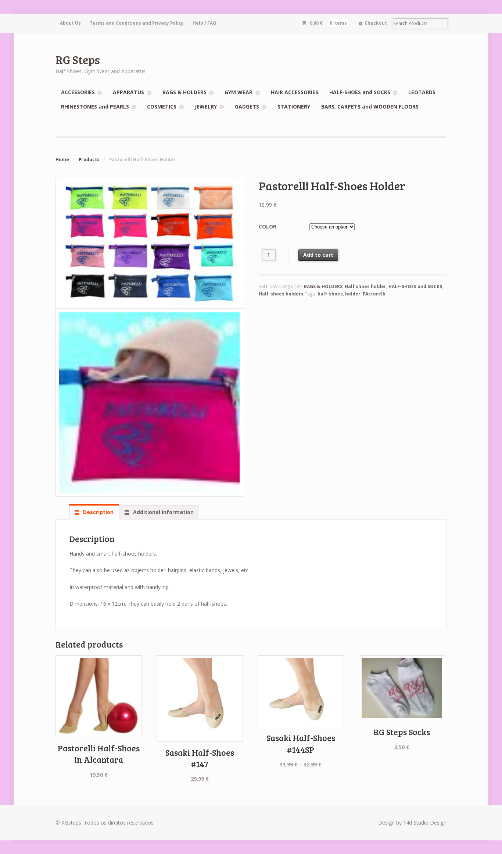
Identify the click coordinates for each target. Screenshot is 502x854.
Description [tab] (98, 511)
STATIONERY (293, 106)
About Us (70, 23)
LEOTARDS (421, 92)
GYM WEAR (238, 92)
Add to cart (318, 254)
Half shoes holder (365, 286)
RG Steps (77, 59)
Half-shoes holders (281, 294)
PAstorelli (374, 294)
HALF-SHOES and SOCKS (359, 92)
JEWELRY (206, 106)
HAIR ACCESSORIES (294, 92)
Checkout (376, 23)
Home (62, 159)
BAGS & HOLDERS (184, 92)
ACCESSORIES (78, 92)
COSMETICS (161, 106)
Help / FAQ (204, 23)
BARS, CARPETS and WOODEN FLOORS (370, 106)
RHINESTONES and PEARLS (95, 106)
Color (267, 226)
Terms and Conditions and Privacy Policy (137, 23)
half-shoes (330, 294)
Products (89, 159)
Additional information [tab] (163, 511)
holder (353, 294)
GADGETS (247, 106)
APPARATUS (128, 92)
